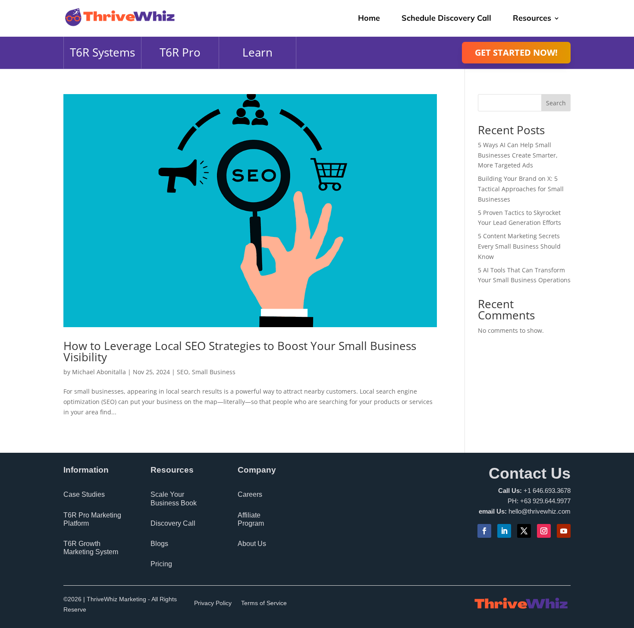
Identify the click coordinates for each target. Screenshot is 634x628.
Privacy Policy (213, 603)
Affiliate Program (251, 519)
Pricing (161, 564)
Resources (532, 18)
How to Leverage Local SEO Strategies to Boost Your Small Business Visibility (239, 351)
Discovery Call (173, 523)
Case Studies (84, 494)
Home (369, 18)
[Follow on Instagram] (544, 531)
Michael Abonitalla (99, 372)
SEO (182, 372)
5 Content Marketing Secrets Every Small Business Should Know (519, 246)
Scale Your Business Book (174, 498)
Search (556, 103)
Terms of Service (264, 603)
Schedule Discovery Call (446, 18)
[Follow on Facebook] (484, 531)
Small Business (213, 372)
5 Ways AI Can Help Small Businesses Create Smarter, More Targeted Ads (518, 155)
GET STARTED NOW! (516, 52)
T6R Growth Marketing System (90, 547)
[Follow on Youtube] (564, 531)
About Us (252, 543)
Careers (250, 494)
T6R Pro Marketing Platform (92, 519)
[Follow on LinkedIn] (504, 531)
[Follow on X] (524, 531)
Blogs (159, 543)
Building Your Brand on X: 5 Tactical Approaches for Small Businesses (521, 188)
